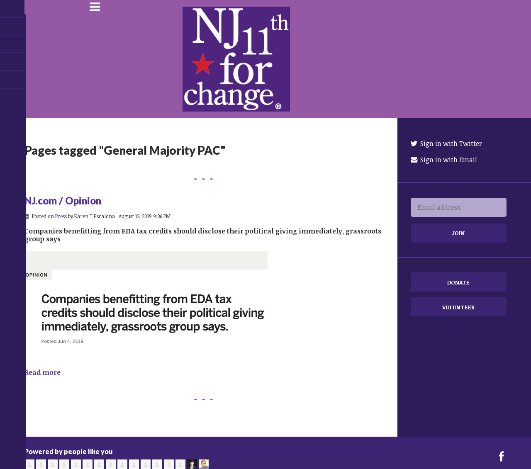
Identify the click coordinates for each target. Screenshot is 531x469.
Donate (458, 282)
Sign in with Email (448, 159)
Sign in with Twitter (450, 143)
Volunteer (458, 307)
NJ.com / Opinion (62, 200)
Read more (42, 372)
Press (61, 216)
